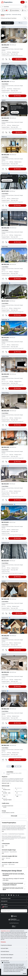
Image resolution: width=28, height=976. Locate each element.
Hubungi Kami (4, 901)
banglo (3, 828)
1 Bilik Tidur (8, 858)
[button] (2, 14)
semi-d (23, 827)
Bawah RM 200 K (5, 851)
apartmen (19, 827)
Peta (21, 23)
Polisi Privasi (20, 967)
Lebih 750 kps (4, 864)
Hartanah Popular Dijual (6, 957)
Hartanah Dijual (4, 948)
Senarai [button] (8, 23)
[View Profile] (14, 27)
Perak (6, 845)
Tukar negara (4, 904)
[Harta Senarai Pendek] (25, 30)
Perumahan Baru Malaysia (7, 954)
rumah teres (8, 827)
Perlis (3, 845)
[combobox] (13, 6)
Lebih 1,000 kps (12, 864)
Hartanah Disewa (5, 951)
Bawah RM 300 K (13, 851)
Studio (3, 858)
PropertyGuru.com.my (5, 930)
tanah (8, 828)
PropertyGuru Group (6, 898)
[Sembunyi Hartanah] (22, 30)
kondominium (14, 827)
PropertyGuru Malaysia (6, 945)
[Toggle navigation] (26, 2)
